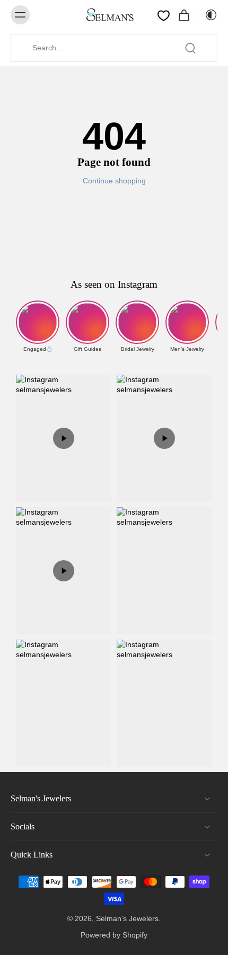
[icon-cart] (184, 14)
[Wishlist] (163, 15)
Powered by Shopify (114, 935)
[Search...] (190, 48)
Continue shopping (114, 180)
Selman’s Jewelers (127, 918)
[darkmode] (207, 14)
